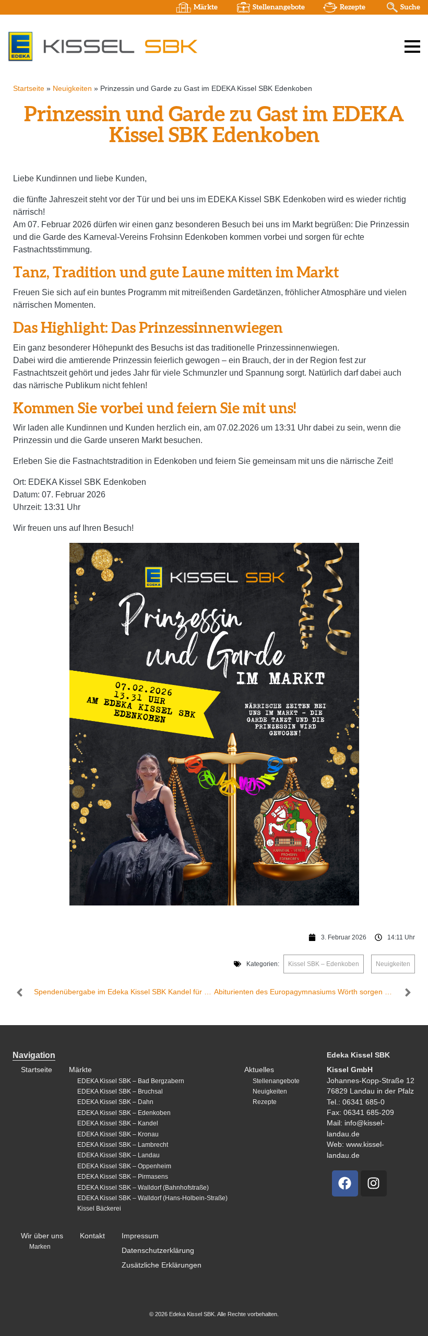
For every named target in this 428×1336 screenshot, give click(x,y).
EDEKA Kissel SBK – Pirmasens (122, 1176)
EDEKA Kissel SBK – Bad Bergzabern (130, 1081)
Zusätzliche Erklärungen (161, 1265)
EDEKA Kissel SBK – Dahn (115, 1102)
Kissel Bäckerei (99, 1208)
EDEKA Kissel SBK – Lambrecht (122, 1144)
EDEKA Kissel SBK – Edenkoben (124, 1113)
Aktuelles (259, 1070)
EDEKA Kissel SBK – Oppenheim (124, 1166)
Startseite (28, 88)
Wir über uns (42, 1236)
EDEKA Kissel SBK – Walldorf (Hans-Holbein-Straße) (152, 1198)
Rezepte (352, 7)
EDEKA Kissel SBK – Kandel (117, 1123)
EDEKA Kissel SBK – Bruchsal (120, 1091)
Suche (410, 7)
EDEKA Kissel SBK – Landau (118, 1155)
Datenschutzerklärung (158, 1250)
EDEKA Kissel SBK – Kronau (118, 1134)
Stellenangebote (279, 7)
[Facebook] (345, 1183)
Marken (40, 1246)
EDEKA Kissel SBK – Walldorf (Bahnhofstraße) (143, 1187)
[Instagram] (374, 1183)
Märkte (206, 7)
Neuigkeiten (72, 88)
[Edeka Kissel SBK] (102, 46)
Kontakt (92, 1236)
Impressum (140, 1236)
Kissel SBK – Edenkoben (323, 964)
